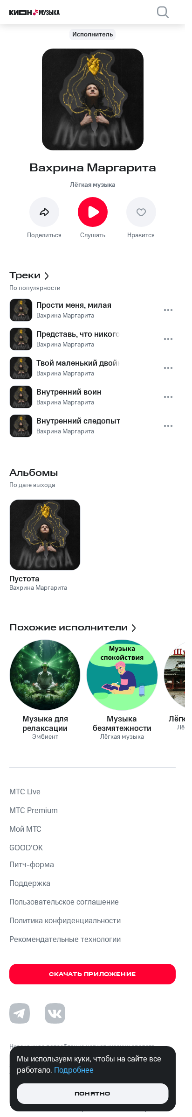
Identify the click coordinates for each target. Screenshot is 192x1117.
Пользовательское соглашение (64, 902)
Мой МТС (25, 829)
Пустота (24, 579)
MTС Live (25, 792)
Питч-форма (31, 864)
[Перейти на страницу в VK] (55, 1013)
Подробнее (74, 1070)
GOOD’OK (26, 848)
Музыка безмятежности (122, 723)
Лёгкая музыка (93, 185)
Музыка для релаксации (45, 723)
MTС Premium (33, 810)
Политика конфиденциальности (65, 920)
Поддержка (29, 883)
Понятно (92, 1094)
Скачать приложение (92, 974)
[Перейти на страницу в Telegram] (19, 1013)
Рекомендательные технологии (65, 939)
